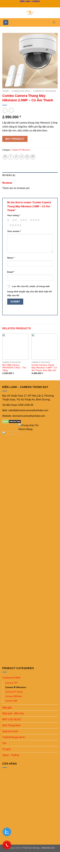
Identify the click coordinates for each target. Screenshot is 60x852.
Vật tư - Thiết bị (10, 755)
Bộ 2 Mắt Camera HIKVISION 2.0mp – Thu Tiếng (14, 368)
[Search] (54, 22)
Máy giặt (7, 707)
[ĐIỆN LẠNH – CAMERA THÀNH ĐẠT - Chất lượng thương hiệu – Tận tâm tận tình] (30, 12)
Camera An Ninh (21, 91)
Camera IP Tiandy (14, 692)
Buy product (15, 139)
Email (10, 272)
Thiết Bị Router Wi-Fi (13, 737)
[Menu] (5, 22)
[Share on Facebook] (10, 156)
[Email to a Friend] (21, 156)
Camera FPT (11, 683)
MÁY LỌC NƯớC (12, 719)
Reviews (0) (8, 175)
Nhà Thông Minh (11, 725)
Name (10, 257)
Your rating (13, 215)
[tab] (30, 175)
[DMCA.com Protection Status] (11, 421)
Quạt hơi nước (10, 731)
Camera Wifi (11, 700)
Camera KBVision (13, 696)
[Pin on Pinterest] (27, 156)
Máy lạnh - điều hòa (13, 713)
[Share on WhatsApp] (5, 156)
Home (5, 91)
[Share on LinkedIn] (32, 156)
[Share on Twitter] (16, 156)
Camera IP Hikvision (44, 91)
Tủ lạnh (6, 749)
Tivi (4, 743)
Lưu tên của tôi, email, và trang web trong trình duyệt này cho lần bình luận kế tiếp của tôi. (29, 291)
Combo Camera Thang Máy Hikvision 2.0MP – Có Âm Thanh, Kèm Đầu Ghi (44, 368)
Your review (14, 231)
